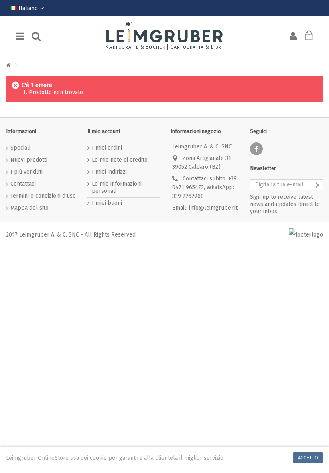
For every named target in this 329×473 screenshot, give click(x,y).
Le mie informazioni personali (117, 187)
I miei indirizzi (109, 171)
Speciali (20, 147)
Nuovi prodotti (28, 159)
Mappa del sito (29, 207)
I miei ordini (107, 147)
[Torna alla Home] (8, 66)
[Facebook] (256, 148)
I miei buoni (107, 203)
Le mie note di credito (120, 159)
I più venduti (26, 171)
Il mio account (103, 131)
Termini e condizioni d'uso (43, 195)
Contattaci (23, 183)
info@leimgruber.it (213, 207)
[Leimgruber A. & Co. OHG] (164, 36)
